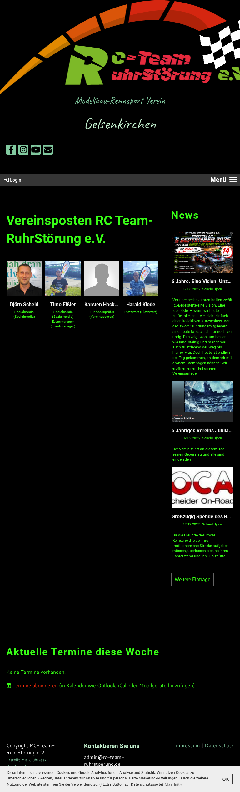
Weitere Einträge (192, 579)
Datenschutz (219, 745)
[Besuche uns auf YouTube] (36, 150)
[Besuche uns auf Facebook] (11, 150)
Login (15, 180)
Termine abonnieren (35, 685)
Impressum (187, 745)
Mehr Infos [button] (173, 785)
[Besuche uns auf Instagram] (23, 150)
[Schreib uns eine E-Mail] (48, 150)
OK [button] (225, 779)
